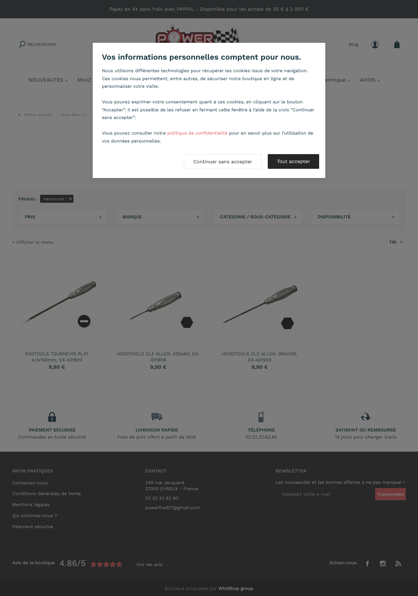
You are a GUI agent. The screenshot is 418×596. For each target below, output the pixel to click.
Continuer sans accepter (222, 162)
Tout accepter (293, 161)
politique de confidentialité (197, 133)
